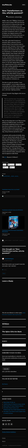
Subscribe (6, 369)
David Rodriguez (9, 258)
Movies (20, 240)
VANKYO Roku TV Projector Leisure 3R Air (14, 404)
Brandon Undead (7, 240)
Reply (4, 273)
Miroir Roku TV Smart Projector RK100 (13, 406)
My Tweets (5, 384)
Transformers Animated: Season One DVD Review (12, 210)
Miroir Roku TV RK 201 (9, 402)
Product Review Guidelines (9, 432)
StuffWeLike (7, 5)
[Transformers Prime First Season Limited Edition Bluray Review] (13, 222)
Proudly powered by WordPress (14, 445)
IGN (5, 157)
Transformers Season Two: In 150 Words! (11, 189)
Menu (23, 4)
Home (3, 438)
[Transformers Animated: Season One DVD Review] (13, 202)
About (3, 441)
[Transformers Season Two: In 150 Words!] (13, 181)
